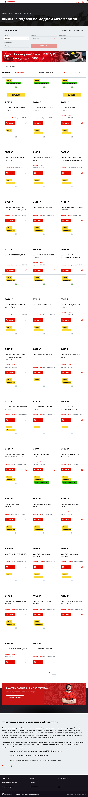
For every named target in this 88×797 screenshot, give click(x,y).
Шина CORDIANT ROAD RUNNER (15, 109)
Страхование (34, 787)
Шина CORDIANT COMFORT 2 (70, 109)
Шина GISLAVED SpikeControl (70, 306)
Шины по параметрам (15, 13)
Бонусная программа (8, 787)
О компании (5, 778)
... (75, 72)
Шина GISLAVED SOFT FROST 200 (15, 603)
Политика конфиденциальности (76, 794)
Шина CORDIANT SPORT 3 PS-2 (43, 109)
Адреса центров (63, 778)
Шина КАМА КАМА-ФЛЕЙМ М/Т (15, 159)
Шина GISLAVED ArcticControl (42, 456)
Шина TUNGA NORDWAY (16, 554)
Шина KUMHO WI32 (42, 305)
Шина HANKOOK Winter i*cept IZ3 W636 (71, 456)
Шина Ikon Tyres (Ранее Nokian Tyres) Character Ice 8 (71, 159)
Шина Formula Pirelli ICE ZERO (42, 603)
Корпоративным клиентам (9, 782)
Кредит (32, 778)
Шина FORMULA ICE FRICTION (42, 408)
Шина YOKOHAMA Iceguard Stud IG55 (71, 603)
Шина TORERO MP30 (15, 255)
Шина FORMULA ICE (42, 207)
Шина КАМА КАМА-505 (16, 649)
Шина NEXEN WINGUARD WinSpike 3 (71, 209)
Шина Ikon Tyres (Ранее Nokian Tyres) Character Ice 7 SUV (15, 357)
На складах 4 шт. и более (45, 72)
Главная (4, 13)
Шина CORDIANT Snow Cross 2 (71, 505)
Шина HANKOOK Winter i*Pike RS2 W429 (15, 306)
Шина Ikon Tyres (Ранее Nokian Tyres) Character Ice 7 (15, 209)
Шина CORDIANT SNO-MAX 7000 (43, 159)
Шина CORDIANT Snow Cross (42, 505)
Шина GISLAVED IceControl (13, 505)
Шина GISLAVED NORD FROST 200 (16, 408)
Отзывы (32, 782)
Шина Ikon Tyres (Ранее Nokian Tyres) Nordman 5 (71, 408)
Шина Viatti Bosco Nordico (41, 555)
